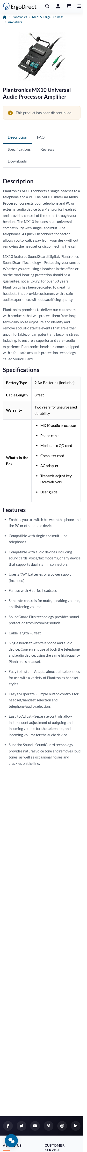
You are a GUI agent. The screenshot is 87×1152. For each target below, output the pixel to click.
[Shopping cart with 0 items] (68, 6)
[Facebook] (8, 1126)
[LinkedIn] (75, 1126)
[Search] (47, 6)
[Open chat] (11, 1140)
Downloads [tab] (17, 161)
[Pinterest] (48, 1126)
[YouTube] (35, 1126)
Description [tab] (17, 137)
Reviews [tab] (47, 149)
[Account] (58, 6)
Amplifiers (15, 22)
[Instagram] (62, 1126)
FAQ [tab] (41, 137)
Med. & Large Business (48, 17)
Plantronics (19, 17)
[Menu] (79, 6)
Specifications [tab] (19, 149)
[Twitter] (21, 1126)
